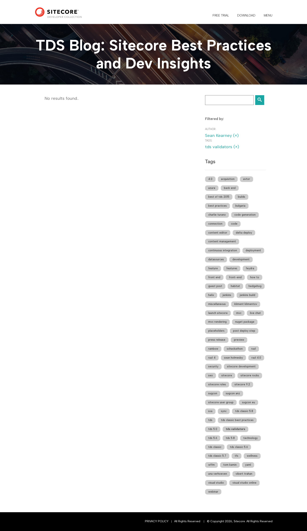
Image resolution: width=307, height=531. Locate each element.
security (213, 366)
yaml (248, 464)
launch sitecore (218, 313)
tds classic (214, 447)
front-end (235, 277)
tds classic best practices (237, 420)
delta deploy (244, 232)
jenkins (227, 295)
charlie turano (217, 214)
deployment (253, 250)
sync (224, 411)
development (241, 259)
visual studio (216, 482)
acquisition (228, 179)
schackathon (235, 348)
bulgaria (240, 205)
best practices (217, 205)
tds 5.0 (212, 429)
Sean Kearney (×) (222, 135)
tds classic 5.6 (239, 447)
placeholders (216, 330)
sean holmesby (233, 357)
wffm (211, 464)
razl (253, 348)
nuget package (244, 321)
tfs (236, 455)
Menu (268, 15)
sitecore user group (220, 402)
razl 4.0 (256, 357)
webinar (213, 491)
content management (222, 241)
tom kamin (230, 464)
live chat (255, 313)
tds (210, 420)
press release (216, 339)
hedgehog (255, 286)
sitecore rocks (250, 375)
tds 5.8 (230, 438)
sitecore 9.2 (242, 384)
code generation (245, 214)
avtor (246, 179)
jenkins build (247, 295)
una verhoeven (217, 473)
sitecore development (241, 366)
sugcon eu (248, 402)
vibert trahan (244, 473)
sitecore (226, 375)
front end (214, 277)
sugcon (212, 393)
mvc (238, 313)
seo (210, 375)
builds (241, 196)
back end (230, 188)
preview (239, 339)
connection (215, 223)
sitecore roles (217, 384)
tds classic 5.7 (217, 455)
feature (213, 268)
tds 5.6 (212, 438)
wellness (252, 455)
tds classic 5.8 (244, 411)
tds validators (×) (222, 146)
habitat (235, 286)
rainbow (213, 348)
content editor (217, 232)
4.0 (210, 179)
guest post (215, 286)
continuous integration (222, 250)
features (231, 268)
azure (211, 188)
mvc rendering (217, 321)
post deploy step (244, 330)
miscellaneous (217, 304)
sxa (210, 411)
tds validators (235, 429)
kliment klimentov (245, 304)
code (234, 223)
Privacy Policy (157, 521)
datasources (216, 259)
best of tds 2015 (218, 196)
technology (250, 438)
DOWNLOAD (246, 15)
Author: (210, 129)
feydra (250, 268)
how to (254, 277)
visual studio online (244, 482)
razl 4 (212, 357)
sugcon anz (233, 393)
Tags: (208, 140)
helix (211, 295)
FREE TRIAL (221, 15)
